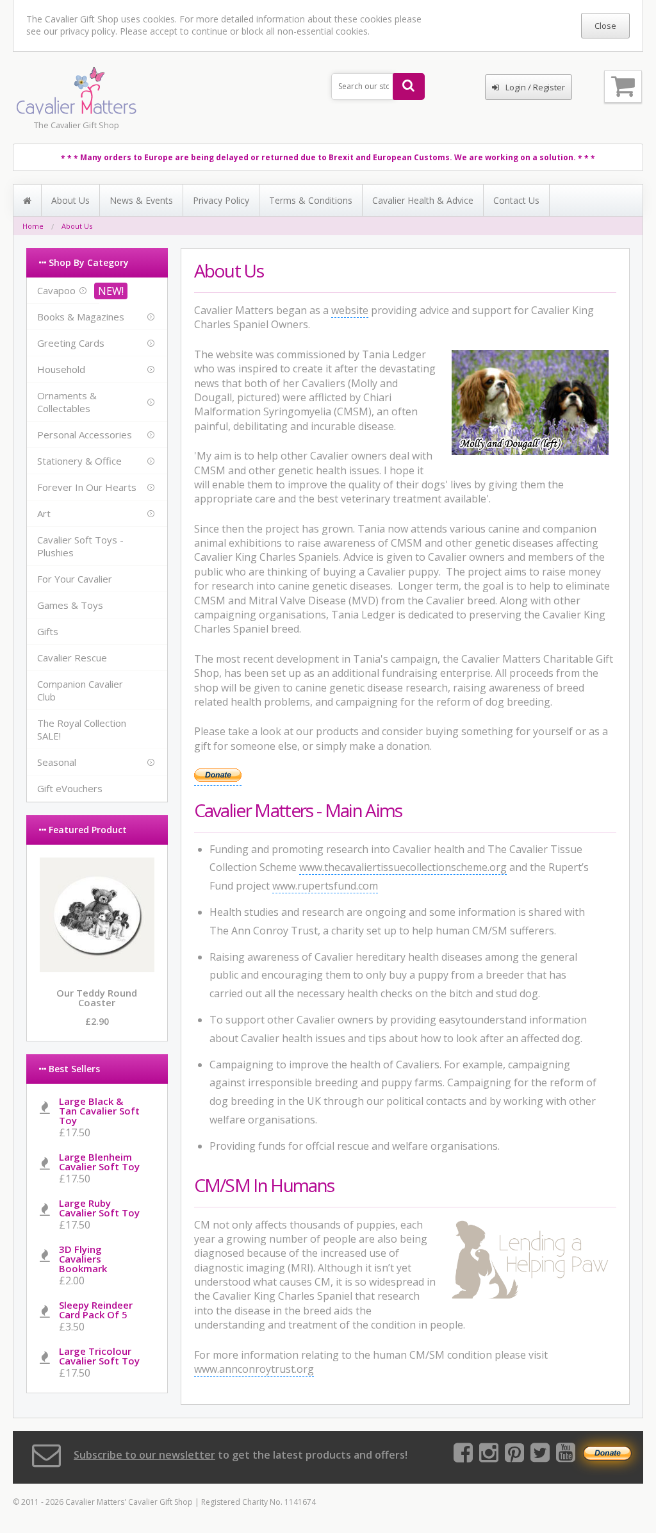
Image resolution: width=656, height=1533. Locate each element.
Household (61, 369)
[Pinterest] (514, 1457)
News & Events (141, 200)
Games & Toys (70, 605)
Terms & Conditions (310, 200)
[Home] (27, 200)
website (349, 310)
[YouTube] (565, 1457)
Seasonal (56, 762)
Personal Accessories (84, 434)
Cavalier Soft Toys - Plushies (80, 546)
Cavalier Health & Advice (422, 200)
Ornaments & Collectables (67, 402)
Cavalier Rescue (72, 657)
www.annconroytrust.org (254, 1369)
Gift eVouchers (69, 788)
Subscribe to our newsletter (144, 1455)
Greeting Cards (70, 342)
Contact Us (516, 200)
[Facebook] (463, 1457)
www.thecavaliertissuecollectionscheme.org (403, 867)
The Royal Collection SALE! (81, 729)
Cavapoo (56, 290)
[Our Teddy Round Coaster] (97, 968)
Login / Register (535, 87)
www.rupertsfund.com (325, 886)
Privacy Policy (221, 200)
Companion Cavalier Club (80, 690)
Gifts (47, 631)
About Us (70, 200)
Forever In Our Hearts (86, 487)
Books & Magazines (80, 316)
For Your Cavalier (74, 578)
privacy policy (87, 31)
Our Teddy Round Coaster (96, 997)
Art (44, 513)
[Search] (409, 86)
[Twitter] (540, 1457)
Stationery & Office (79, 460)
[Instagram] (488, 1457)
